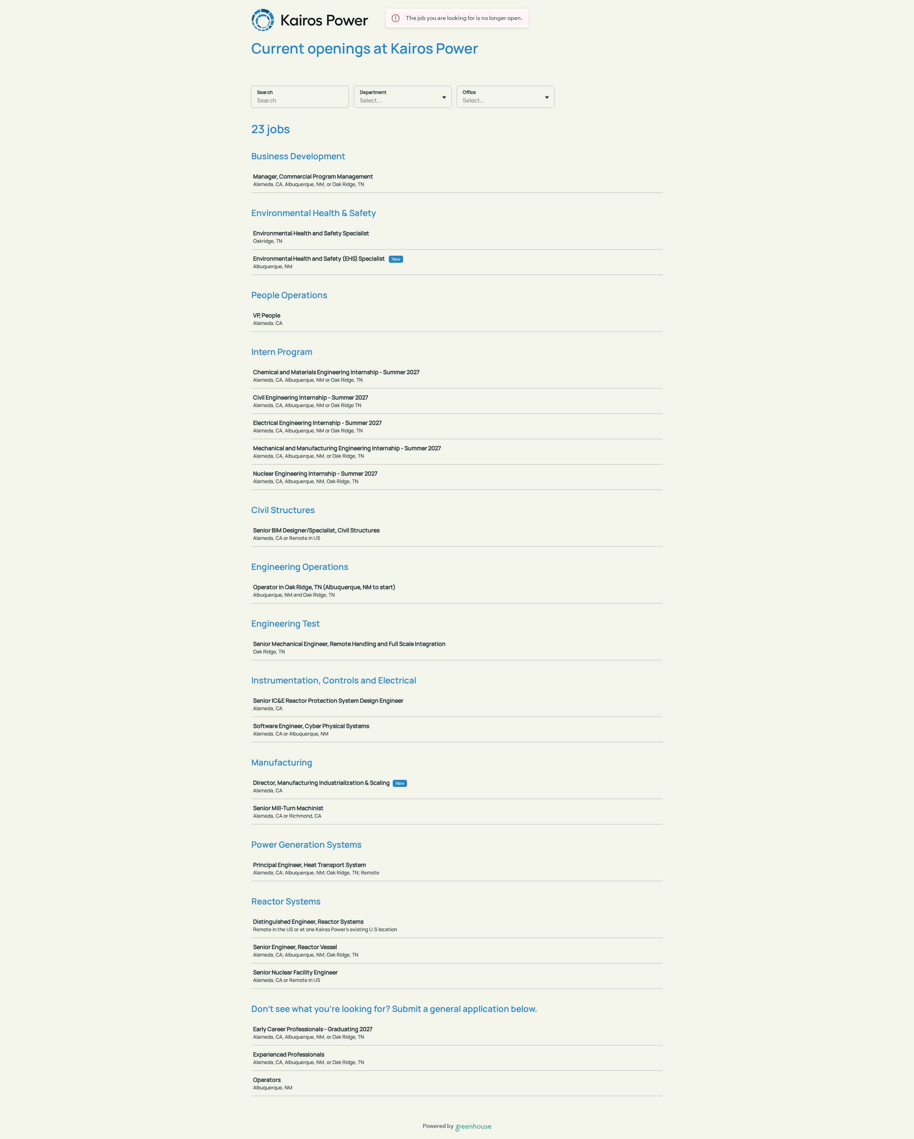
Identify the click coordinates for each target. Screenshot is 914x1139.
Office (469, 92)
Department (373, 92)
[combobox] (360, 100)
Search (265, 92)
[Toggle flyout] (444, 97)
